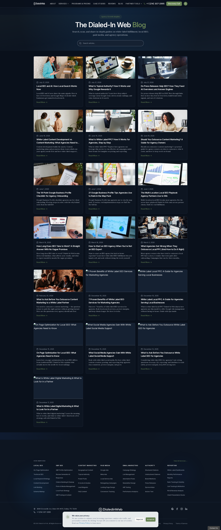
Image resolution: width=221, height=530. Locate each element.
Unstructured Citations (152, 474)
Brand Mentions (150, 479)
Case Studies (99, 4)
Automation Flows (129, 479)
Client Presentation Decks (176, 495)
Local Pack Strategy (62, 490)
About (53, 4)
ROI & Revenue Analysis (175, 490)
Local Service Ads (106, 479)
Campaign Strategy (129, 470)
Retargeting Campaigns (108, 483)
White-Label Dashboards (175, 470)
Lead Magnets (83, 487)
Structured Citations (151, 470)
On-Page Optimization (41, 470)
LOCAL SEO (38, 465)
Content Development (41, 483)
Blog (120, 4)
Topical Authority (84, 474)
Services (63, 4)
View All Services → (180, 461)
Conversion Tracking (107, 491)
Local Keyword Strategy (42, 479)
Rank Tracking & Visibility (175, 482)
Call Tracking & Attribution (176, 486)
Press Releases (150, 483)
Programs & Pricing (81, 4)
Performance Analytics (130, 491)
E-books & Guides (84, 483)
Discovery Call (174, 4)
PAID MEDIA (105, 465)
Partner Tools (133, 4)
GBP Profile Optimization (64, 470)
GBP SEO (59, 465)
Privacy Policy (84, 523)
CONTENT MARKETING (87, 465)
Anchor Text (149, 491)
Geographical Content (85, 470)
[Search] (185, 4)
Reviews (112, 4)
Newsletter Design (129, 483)
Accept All (150, 519)
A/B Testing (127, 487)
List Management (129, 474)
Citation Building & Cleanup (65, 482)
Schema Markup (39, 491)
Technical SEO (38, 474)
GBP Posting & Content (63, 495)
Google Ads (104, 470)
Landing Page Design (107, 487)
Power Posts (82, 479)
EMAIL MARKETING (130, 465)
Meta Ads (103, 474)
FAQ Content (82, 491)
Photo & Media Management (65, 486)
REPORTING (172, 465)
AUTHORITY (150, 465)
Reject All (139, 519)
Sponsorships (150, 487)
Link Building (38, 487)
